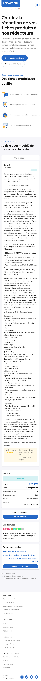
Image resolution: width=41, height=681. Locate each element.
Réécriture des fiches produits (14, 551)
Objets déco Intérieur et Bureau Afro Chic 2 (19, 555)
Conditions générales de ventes (12, 606)
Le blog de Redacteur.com (11, 644)
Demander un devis (13, 64)
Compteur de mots (9, 647)
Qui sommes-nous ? (9, 602)
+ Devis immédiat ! (20, 517)
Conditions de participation (11, 657)
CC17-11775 (33, 484)
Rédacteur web (7, 624)
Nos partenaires (8, 664)
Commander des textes (14, 58)
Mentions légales (8, 613)
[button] (37, 5)
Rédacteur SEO (8, 627)
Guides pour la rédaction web (12, 640)
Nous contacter (8, 660)
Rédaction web (7, 631)
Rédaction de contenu (9, 574)
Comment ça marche (9, 599)
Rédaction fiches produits (13, 576)
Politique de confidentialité (11, 610)
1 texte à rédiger (20, 158)
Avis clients (6, 668)
